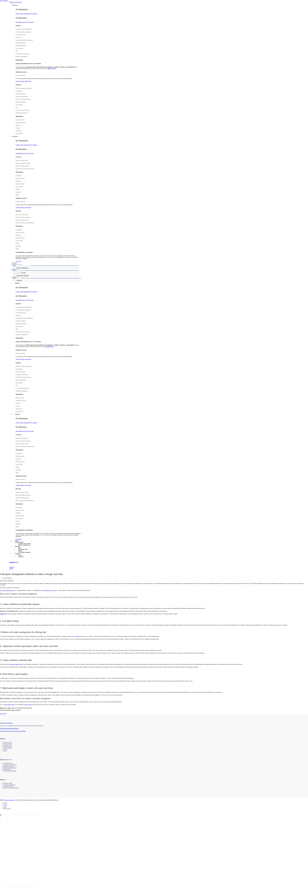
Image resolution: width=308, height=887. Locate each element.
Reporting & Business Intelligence (24, 40)
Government (19, 175)
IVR (17, 51)
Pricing (17, 540)
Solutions (15, 136)
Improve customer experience (23, 163)
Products (14, 5)
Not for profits (19, 186)
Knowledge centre (23, 549)
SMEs (17, 194)
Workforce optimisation (22, 56)
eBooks (20, 550)
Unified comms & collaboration (24, 29)
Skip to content (4, 0)
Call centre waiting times (6, 590)
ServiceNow (19, 130)
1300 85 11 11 (13, 562)
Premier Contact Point (9, 800)
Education (18, 192)
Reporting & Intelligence (22, 96)
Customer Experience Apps (23, 53)
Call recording (19, 48)
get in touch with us (9, 704)
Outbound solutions (21, 42)
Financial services (20, 178)
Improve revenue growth (22, 160)
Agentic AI (18, 37)
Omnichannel (19, 91)
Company (15, 277)
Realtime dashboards (21, 45)
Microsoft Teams (20, 119)
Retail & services (20, 183)
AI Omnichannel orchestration (23, 32)
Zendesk (18, 128)
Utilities (18, 189)
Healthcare (18, 181)
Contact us (19, 280)
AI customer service (21, 34)
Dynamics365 (19, 133)
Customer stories (17, 264)
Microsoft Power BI (21, 122)
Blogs (19, 547)
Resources (15, 269)
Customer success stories (24, 543)
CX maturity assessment (23, 275)
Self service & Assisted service (23, 99)
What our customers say (23, 268)
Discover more (52, 68)
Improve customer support (22, 166)
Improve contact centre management (25, 168)
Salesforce (18, 125)
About (19, 555)
